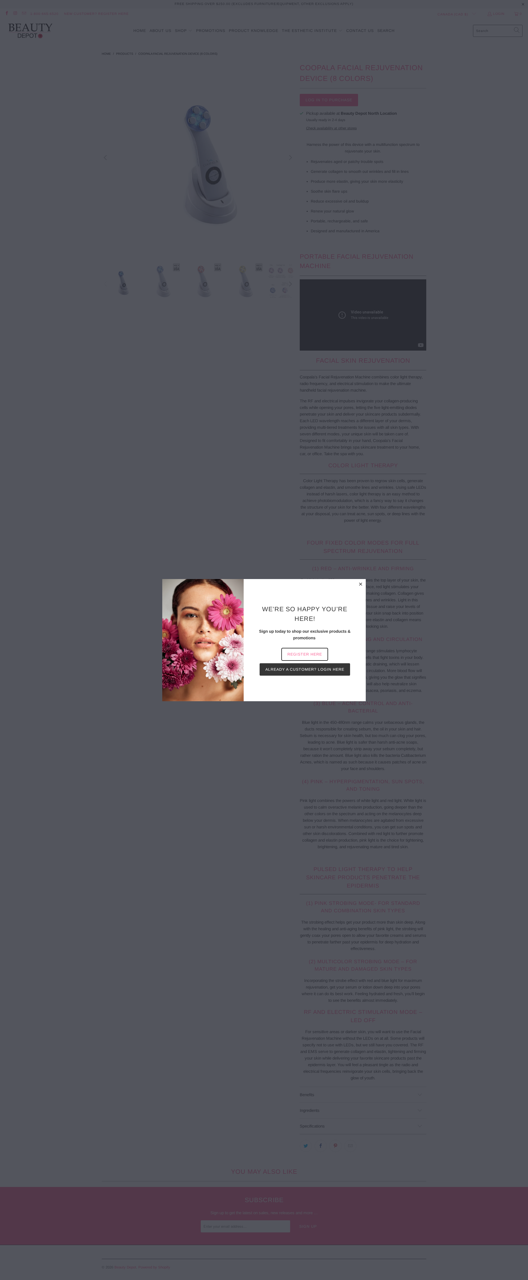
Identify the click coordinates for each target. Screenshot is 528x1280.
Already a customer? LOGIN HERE (304, 669)
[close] (361, 584)
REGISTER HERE (304, 654)
